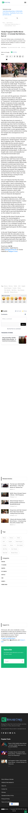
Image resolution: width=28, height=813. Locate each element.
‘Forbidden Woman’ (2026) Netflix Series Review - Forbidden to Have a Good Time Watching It (17, 753)
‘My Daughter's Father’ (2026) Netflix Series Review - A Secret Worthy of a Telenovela (17, 762)
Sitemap (3, 792)
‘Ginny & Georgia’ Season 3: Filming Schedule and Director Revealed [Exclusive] (17, 502)
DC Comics (4, 571)
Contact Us (4, 789)
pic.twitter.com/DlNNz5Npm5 (8, 638)
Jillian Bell (6, 292)
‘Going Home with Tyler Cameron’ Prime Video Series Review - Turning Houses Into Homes (18, 511)
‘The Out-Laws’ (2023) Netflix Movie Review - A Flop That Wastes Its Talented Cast (17, 485)
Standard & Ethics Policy (7, 795)
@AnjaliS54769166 (11, 249)
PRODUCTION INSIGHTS (7, 782)
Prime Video (4, 584)
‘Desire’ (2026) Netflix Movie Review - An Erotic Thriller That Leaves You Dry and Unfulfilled (17, 745)
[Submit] (22, 661)
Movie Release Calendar (7, 779)
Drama (19, 288)
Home (4, 22)
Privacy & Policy (5, 798)
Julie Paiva (14, 290)
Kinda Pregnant (7, 288)
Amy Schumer (21, 290)
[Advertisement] (14, 270)
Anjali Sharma (4, 47)
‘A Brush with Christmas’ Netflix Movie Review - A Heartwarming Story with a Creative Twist (18, 521)
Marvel (3, 568)
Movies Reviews (10, 22)
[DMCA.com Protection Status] (5, 809)
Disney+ (3, 581)
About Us (3, 786)
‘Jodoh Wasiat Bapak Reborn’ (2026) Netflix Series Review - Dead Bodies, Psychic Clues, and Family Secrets (13, 13)
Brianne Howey (14, 292)
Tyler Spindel (7, 290)
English (23, 286)
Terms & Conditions (6, 802)
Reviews (11, 286)
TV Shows (12, 497)
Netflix (15, 286)
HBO (2, 578)
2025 (19, 286)
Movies (6, 286)
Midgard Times (13, 251)
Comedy (15, 288)
